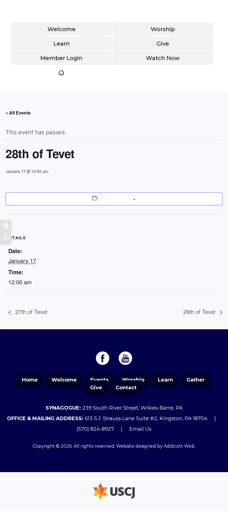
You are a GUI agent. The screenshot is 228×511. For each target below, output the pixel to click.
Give (163, 43)
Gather (196, 380)
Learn (61, 43)
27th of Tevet (31, 312)
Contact (126, 388)
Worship (163, 29)
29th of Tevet (200, 312)
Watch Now (163, 58)
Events (99, 380)
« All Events (18, 112)
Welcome (62, 29)
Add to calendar (114, 198)
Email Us (140, 429)
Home (30, 380)
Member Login (61, 58)
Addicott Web (179, 446)
